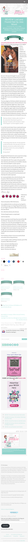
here (14, 483)
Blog (15, 28)
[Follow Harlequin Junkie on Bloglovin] (14, 513)
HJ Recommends (15, 30)
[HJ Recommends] (14, 38)
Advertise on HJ (7, 536)
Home (7, 534)
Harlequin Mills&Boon (14, 305)
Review (20, 30)
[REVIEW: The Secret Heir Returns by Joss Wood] (6, 283)
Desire (18, 28)
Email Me (15, 536)
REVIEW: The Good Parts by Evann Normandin (15, 414)
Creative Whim (22, 540)
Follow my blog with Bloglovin (7, 509)
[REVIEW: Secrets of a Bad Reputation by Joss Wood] (18, 283)
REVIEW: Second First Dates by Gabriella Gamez (15, 420)
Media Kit (22, 536)
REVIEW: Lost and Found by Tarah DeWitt (13, 426)
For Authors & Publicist (16, 534)
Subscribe (5, 525)
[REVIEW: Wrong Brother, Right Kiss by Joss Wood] (6, 295)
